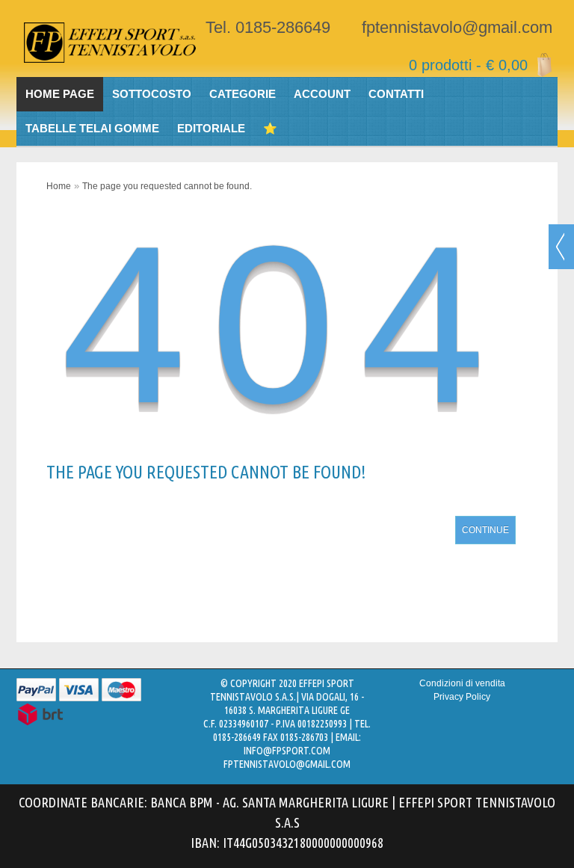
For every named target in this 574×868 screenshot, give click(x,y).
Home (58, 186)
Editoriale (211, 128)
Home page (59, 93)
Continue (485, 530)
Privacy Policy (461, 697)
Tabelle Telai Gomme (92, 128)
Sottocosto (151, 93)
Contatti (396, 93)
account (322, 93)
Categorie (242, 93)
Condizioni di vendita (462, 683)
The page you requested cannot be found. (167, 186)
